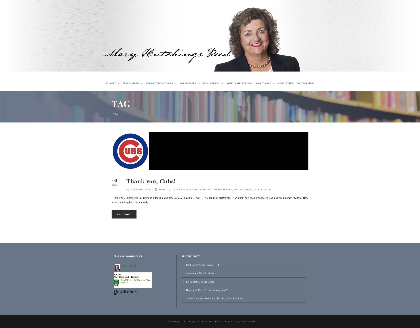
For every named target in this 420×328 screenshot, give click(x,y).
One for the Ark (222, 190)
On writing (205, 190)
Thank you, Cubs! (151, 181)
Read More (124, 214)
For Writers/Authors (159, 83)
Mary (162, 190)
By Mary (110, 83)
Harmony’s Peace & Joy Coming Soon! (206, 290)
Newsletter (285, 83)
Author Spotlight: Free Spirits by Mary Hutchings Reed (214, 298)
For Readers (188, 83)
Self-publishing (242, 190)
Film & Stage (131, 83)
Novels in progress (185, 190)
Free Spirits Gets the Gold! (200, 281)
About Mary (263, 83)
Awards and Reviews (239, 83)
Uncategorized (263, 190)
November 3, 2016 (140, 190)
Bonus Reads (211, 83)
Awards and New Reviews (200, 273)
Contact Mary (306, 83)
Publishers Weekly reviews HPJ (202, 265)
